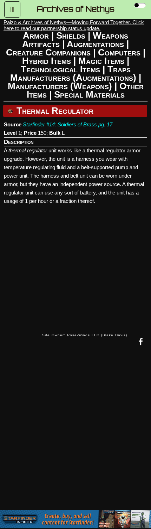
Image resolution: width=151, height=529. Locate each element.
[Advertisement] (75, 433)
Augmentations (95, 44)
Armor (36, 35)
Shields (70, 35)
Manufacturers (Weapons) (60, 86)
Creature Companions (48, 52)
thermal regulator (106, 150)
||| (12, 9)
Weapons (110, 35)
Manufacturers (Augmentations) (73, 77)
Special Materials (89, 94)
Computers (119, 52)
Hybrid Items (46, 60)
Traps (119, 69)
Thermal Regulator (53, 110)
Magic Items (101, 60)
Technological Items (60, 69)
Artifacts (41, 44)
